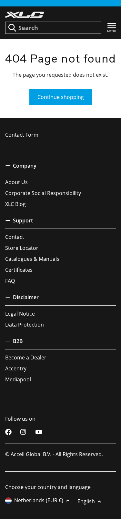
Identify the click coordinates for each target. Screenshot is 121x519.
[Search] (12, 28)
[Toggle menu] (111, 28)
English (86, 501)
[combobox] (53, 28)
